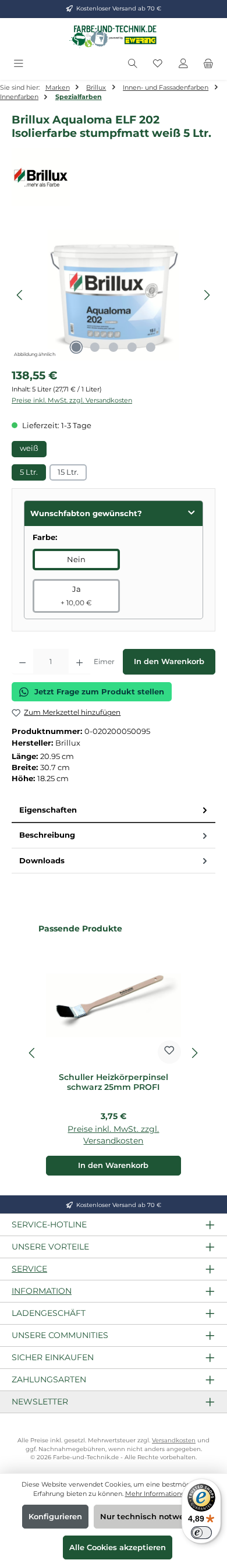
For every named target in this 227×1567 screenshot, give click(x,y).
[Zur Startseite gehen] (113, 36)
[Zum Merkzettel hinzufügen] (169, 1052)
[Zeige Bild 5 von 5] (150, 347)
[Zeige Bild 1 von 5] (76, 347)
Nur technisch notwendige (153, 1516)
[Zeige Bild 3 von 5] (113, 347)
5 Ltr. (29, 472)
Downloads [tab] (42, 860)
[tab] (113, 810)
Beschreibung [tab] (47, 835)
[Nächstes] (206, 295)
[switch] (201, 1532)
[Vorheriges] (20, 295)
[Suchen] (133, 63)
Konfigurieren (55, 1516)
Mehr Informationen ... (159, 1494)
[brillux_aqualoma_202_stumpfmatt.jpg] (113, 295)
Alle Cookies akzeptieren (117, 1547)
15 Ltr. (68, 472)
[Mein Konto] (183, 63)
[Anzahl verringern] (22, 662)
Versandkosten (174, 1440)
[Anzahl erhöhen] (79, 662)
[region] (113, 295)
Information (42, 1291)
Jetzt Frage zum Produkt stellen (99, 691)
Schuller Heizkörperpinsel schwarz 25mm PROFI (113, 1082)
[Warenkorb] (208, 63)
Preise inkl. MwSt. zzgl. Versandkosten (72, 400)
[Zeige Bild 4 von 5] (132, 347)
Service (29, 1269)
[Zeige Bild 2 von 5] (95, 347)
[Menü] (18, 63)
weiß (29, 448)
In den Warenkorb (169, 661)
